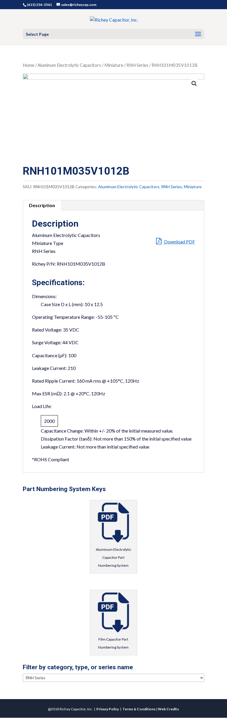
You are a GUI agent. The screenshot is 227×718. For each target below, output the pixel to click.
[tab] (42, 205)
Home (28, 65)
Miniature (113, 65)
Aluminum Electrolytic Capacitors (69, 65)
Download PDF (179, 241)
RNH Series (137, 65)
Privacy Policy (107, 709)
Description (42, 205)
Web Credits (168, 709)
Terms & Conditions (138, 709)
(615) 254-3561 (39, 4)
